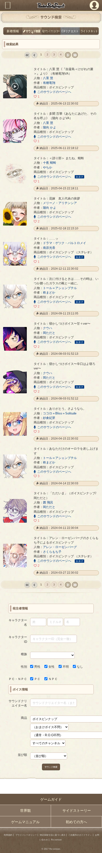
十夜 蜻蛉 (49, 162)
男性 (36, 666)
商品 (24, 718)
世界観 (25, 810)
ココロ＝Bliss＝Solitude (59, 413)
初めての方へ (76, 822)
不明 (65, 666)
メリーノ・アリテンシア (60, 203)
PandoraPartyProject (51, 5)
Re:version (56, 840)
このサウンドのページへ (54, 92)
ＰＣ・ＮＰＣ (18, 679)
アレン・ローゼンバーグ (60, 547)
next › (68, 55)
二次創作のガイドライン (80, 835)
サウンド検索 (51, 766)
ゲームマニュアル (25, 822)
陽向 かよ (49, 127)
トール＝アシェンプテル (60, 288)
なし (79, 666)
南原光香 (49, 248)
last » (75, 55)
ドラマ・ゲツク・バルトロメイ (64, 243)
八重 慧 (48, 78)
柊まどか (49, 292)
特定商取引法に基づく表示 (52, 835)
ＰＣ (36, 679)
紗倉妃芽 (49, 418)
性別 (24, 666)
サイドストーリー (76, 810)
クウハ (47, 328)
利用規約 (8, 835)
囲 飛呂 (48, 502)
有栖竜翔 (49, 83)
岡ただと (49, 333)
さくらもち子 (52, 552)
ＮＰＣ (52, 679)
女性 (51, 666)
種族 (24, 654)
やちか (47, 167)
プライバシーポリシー (26, 835)
